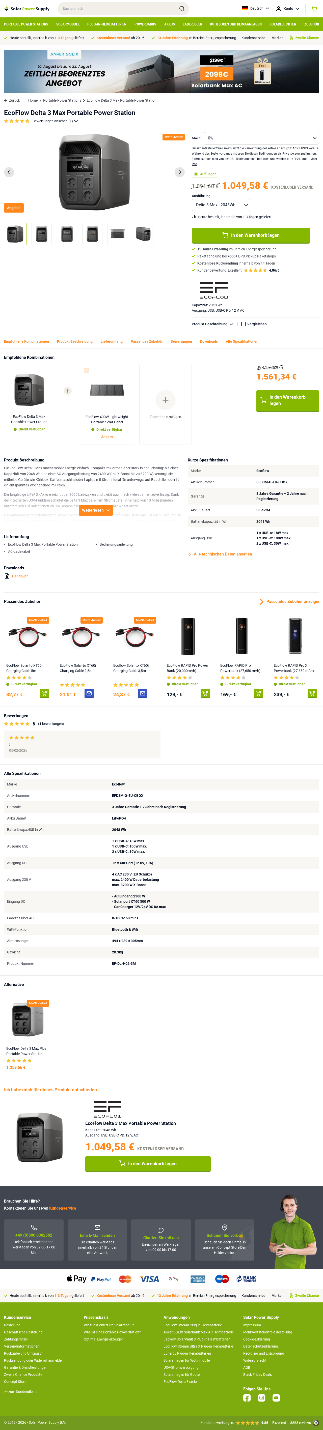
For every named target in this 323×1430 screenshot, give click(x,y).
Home (33, 100)
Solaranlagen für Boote (182, 1375)
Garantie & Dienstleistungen (25, 1367)
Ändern (107, 437)
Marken (278, 38)
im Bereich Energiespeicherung (196, 38)
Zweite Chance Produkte (23, 1375)
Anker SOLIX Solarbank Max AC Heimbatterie (199, 1332)
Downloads (209, 341)
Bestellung (12, 1325)
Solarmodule (67, 24)
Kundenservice (253, 38)
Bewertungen (181, 341)
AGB (246, 1367)
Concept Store (15, 1382)
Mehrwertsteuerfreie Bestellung (267, 1332)
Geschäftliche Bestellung (23, 1332)
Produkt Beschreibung (209, 324)
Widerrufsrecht (254, 1360)
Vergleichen (257, 324)
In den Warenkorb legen (255, 235)
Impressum (252, 1325)
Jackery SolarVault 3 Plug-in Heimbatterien (197, 1339)
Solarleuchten (283, 24)
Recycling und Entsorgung (263, 1353)
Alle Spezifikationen (242, 341)
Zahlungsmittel (16, 1339)
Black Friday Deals (257, 1375)
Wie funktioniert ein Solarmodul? (109, 1325)
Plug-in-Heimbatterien (106, 24)
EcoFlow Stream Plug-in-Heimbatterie (193, 1325)
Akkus (169, 24)
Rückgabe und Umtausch (23, 1353)
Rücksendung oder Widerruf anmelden (34, 1360)
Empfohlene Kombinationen (26, 341)
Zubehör (311, 24)
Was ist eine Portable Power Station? (112, 1332)
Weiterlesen (93, 510)
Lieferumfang (112, 341)
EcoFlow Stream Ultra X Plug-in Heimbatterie (198, 1346)
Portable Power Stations (26, 24)
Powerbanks (145, 24)
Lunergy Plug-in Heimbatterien (187, 1353)
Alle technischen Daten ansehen (223, 554)
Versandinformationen (21, 1346)
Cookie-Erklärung (256, 1339)
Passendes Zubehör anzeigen (292, 601)
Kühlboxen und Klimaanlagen (236, 24)
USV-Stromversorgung (181, 1367)
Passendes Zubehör (147, 341)
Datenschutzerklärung (260, 1346)
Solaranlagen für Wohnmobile (187, 1360)
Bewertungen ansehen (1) (53, 121)
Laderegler (192, 24)
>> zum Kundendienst (21, 1392)
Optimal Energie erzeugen (104, 1339)
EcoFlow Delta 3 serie (180, 1382)
